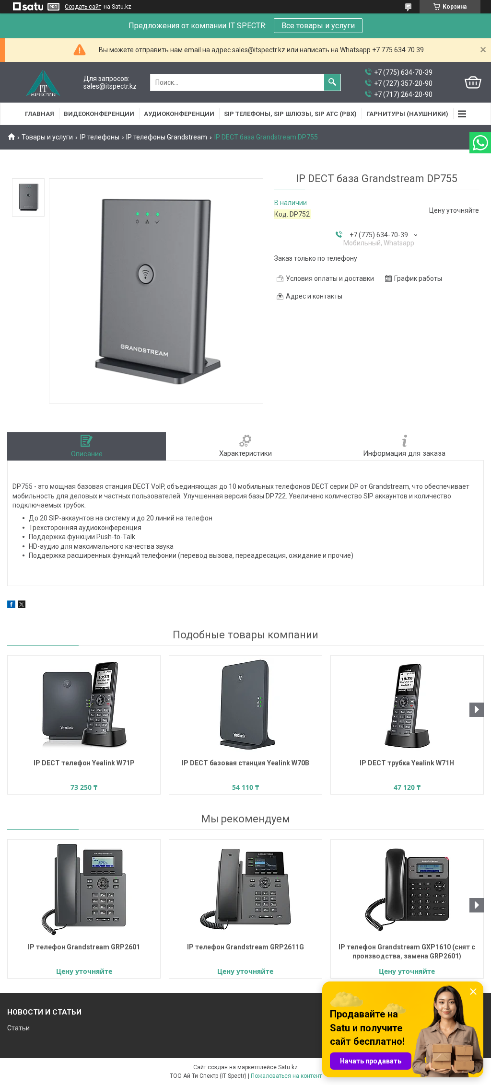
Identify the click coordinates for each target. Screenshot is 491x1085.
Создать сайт (83, 6)
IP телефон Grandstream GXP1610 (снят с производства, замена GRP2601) (407, 951)
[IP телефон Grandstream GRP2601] (84, 890)
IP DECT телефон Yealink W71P (84, 763)
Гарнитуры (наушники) (407, 113)
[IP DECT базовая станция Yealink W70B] (245, 706)
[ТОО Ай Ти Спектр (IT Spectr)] (43, 82)
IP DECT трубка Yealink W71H (407, 763)
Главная (39, 113)
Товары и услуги (47, 137)
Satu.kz (288, 1067)
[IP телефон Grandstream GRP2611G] (245, 890)
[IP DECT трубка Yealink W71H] (407, 706)
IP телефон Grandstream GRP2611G (245, 947)
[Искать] (332, 82)
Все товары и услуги (318, 25)
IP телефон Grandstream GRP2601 (84, 947)
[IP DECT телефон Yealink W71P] (84, 706)
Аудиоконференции (179, 113)
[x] (21, 606)
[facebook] (11, 606)
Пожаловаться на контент (286, 1076)
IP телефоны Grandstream (166, 137)
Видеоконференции (99, 113)
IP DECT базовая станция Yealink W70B (245, 763)
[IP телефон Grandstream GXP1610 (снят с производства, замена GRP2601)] (407, 890)
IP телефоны (99, 137)
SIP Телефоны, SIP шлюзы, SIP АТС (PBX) (290, 113)
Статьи (18, 1028)
